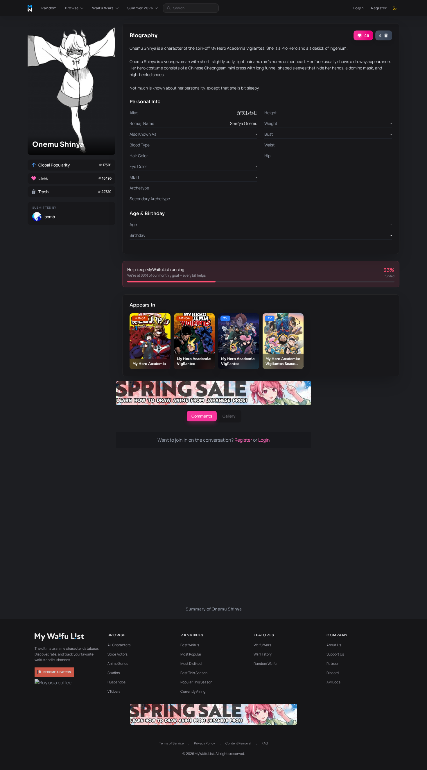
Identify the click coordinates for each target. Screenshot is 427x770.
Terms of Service (171, 743)
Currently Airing (192, 691)
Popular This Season (196, 682)
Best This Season (193, 672)
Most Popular (190, 654)
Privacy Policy (204, 743)
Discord (332, 672)
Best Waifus (189, 644)
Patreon (332, 663)
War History (263, 654)
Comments (201, 416)
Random (49, 8)
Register (379, 8)
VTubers (113, 691)
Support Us (335, 654)
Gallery (229, 416)
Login (358, 8)
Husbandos (116, 682)
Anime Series (117, 663)
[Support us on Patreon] (55, 672)
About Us (333, 644)
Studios (113, 672)
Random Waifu (265, 663)
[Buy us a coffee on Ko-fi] (55, 683)
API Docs (333, 682)
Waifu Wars (262, 644)
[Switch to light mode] (394, 8)
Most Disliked (191, 663)
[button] (74, 8)
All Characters (118, 644)
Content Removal (238, 743)
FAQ (265, 743)
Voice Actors (117, 654)
